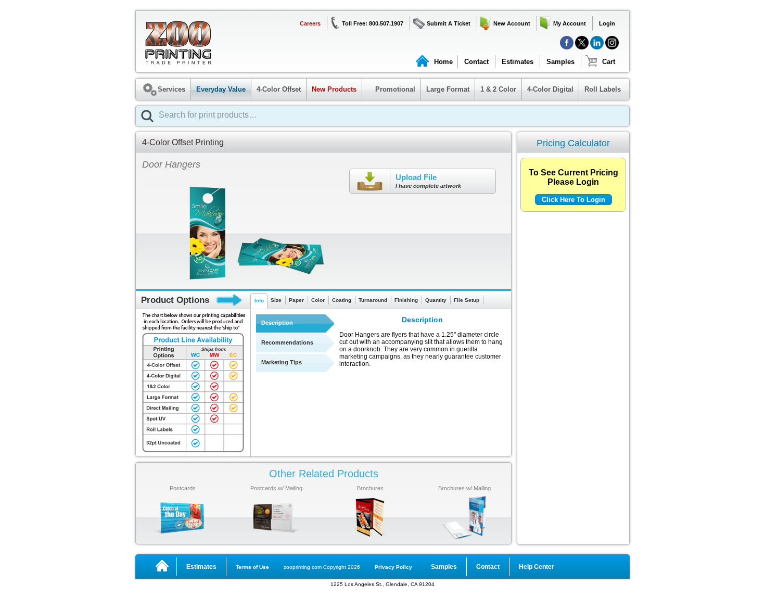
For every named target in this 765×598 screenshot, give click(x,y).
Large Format (447, 89)
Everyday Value (221, 89)
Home (443, 62)
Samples (560, 62)
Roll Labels (602, 89)
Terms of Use (252, 567)
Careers (310, 23)
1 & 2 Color (498, 89)
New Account (511, 23)
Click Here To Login (573, 199)
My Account (569, 23)
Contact (476, 62)
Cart (608, 62)
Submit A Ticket (448, 23)
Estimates (517, 62)
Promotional (390, 89)
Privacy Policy (393, 567)
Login (607, 23)
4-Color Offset (279, 89)
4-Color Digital (550, 89)
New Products (334, 89)
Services (171, 89)
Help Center (536, 566)
